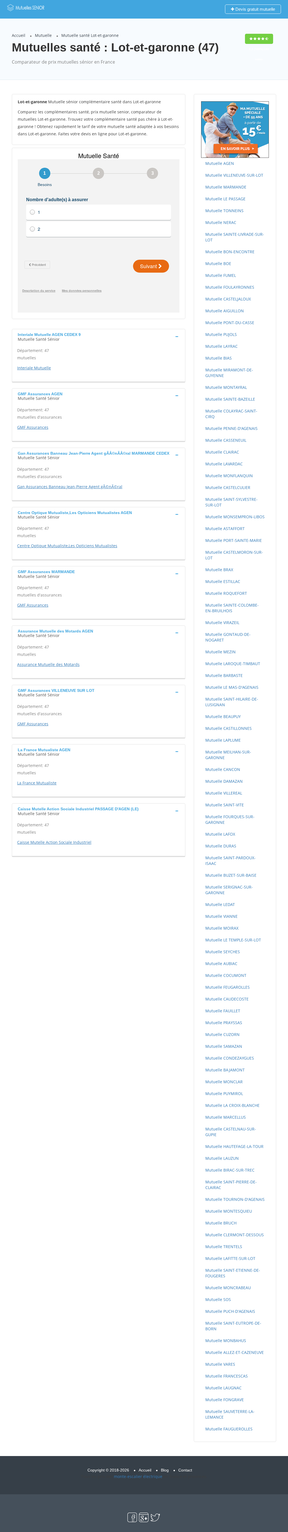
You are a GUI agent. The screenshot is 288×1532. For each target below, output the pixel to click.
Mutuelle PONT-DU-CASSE (229, 322)
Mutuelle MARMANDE (225, 187)
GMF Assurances (32, 427)
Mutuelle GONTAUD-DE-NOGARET (228, 637)
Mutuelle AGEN (219, 163)
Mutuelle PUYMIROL (224, 1093)
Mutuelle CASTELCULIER (227, 487)
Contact (185, 1470)
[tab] (98, 336)
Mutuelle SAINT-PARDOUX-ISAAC (230, 860)
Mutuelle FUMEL (220, 275)
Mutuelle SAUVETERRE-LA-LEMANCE (230, 1414)
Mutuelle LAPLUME (223, 740)
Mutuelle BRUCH (221, 1223)
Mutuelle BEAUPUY (223, 716)
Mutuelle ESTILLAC (222, 581)
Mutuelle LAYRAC (221, 346)
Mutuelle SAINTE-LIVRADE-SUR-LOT (234, 237)
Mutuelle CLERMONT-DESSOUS (234, 1234)
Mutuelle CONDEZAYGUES (229, 1058)
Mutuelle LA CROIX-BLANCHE (232, 1105)
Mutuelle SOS (218, 1299)
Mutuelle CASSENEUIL (225, 440)
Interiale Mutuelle (34, 368)
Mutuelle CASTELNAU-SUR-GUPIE (230, 1131)
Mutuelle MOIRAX (221, 928)
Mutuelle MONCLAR (224, 1081)
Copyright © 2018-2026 (108, 1470)
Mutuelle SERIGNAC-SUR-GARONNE (229, 889)
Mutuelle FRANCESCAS (226, 1376)
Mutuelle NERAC (220, 222)
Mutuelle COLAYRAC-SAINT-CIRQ (231, 413)
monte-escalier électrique (138, 1476)
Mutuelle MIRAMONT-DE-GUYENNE (229, 372)
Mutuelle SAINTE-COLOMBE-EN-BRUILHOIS (232, 607)
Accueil (18, 35)
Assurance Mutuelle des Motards (48, 664)
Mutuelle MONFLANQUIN (229, 475)
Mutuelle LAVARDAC (224, 463)
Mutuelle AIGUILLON (224, 310)
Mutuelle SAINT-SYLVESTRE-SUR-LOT (231, 502)
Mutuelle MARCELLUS (225, 1117)
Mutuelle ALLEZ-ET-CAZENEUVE (234, 1352)
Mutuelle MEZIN (220, 651)
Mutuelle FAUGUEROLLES (229, 1429)
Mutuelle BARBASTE (224, 675)
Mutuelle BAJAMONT (225, 1070)
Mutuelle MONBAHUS (225, 1340)
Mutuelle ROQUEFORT (226, 593)
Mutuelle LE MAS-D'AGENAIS (231, 687)
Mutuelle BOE (218, 263)
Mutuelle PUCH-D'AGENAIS (230, 1311)
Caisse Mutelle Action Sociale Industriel (54, 842)
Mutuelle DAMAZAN (224, 781)
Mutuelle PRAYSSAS (223, 1022)
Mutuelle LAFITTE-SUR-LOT (230, 1258)
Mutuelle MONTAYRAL (226, 387)
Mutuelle (43, 35)
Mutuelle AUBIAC (221, 963)
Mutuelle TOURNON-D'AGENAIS (235, 1199)
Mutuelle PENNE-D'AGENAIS (231, 428)
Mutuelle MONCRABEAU (228, 1287)
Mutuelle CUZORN (222, 1034)
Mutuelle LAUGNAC (223, 1387)
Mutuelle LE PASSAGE (225, 198)
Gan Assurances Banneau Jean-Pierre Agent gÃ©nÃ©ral (69, 486)
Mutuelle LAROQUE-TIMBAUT (232, 663)
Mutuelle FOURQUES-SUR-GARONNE (230, 819)
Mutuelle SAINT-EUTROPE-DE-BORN (233, 1325)
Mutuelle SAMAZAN (223, 1046)
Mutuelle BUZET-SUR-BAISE (230, 875)
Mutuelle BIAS (218, 358)
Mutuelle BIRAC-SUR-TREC (230, 1170)
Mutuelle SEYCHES (222, 951)
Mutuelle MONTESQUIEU (228, 1211)
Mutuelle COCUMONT (225, 975)
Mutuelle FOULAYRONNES (229, 287)
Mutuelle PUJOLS (221, 334)
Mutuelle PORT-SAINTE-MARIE (233, 540)
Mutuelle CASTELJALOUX (228, 299)
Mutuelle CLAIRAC (222, 452)
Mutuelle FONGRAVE (224, 1399)
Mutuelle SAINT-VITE (224, 805)
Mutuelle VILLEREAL (223, 793)
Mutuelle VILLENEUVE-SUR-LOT (234, 175)
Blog (165, 1470)
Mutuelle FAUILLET (222, 1010)
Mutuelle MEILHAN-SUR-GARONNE (228, 754)
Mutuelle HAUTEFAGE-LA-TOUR (234, 1146)
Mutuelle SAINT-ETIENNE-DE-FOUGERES (232, 1273)
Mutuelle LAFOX (220, 834)
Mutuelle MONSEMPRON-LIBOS (235, 516)
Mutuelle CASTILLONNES (228, 728)
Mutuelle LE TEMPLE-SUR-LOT (233, 940)
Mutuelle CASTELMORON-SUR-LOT (234, 554)
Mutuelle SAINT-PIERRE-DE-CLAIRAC (231, 1184)
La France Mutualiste (37, 783)
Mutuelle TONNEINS (224, 210)
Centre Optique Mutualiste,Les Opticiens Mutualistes (67, 545)
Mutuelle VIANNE (221, 916)
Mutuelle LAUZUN (222, 1158)
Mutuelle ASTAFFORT (225, 528)
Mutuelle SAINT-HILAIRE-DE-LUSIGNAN (231, 701)
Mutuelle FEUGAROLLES (227, 987)
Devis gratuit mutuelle (254, 9)
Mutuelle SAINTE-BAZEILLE (230, 399)
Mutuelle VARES (220, 1364)
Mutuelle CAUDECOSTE (227, 999)
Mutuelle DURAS (220, 846)
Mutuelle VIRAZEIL (222, 622)
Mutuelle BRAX (219, 569)
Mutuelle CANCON (222, 769)
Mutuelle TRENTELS (223, 1246)
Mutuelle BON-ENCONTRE (230, 251)
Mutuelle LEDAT (220, 904)
